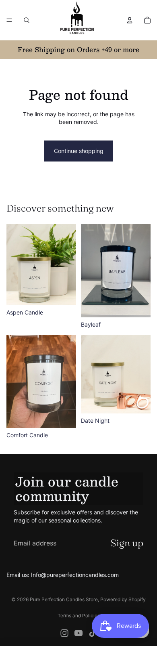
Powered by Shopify (123, 599)
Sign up (127, 543)
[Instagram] (64, 633)
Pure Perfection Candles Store (64, 599)
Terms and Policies (79, 615)
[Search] (26, 20)
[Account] (129, 20)
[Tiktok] (92, 633)
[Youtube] (78, 633)
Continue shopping (78, 150)
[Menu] (9, 20)
